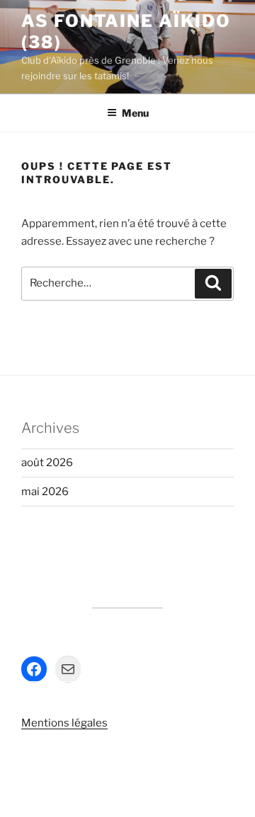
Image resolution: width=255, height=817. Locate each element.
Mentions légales (64, 723)
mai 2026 (45, 491)
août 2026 (47, 462)
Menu (135, 113)
